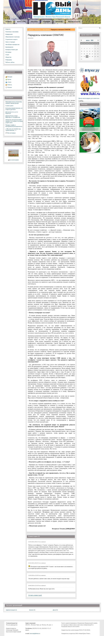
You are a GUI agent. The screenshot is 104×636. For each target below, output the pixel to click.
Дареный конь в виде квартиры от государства (12, 116)
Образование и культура (12, 37)
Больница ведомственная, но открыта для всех (13, 108)
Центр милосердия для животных (89, 98)
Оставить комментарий (35, 595)
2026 (92, 40)
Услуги (9, 82)
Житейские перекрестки (12, 44)
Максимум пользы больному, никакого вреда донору (13, 102)
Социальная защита (11, 39)
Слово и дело (9, 105)
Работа (10, 85)
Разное (10, 87)
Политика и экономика (11, 32)
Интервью (8, 52)
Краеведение (9, 47)
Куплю (9, 79)
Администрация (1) (11, 610)
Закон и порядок (10, 42)
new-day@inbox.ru (35, 633)
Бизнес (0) (32, 610)
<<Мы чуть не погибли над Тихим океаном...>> (13, 129)
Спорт (7, 54)
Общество (8, 57)
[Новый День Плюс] (52, 18)
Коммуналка (8, 34)
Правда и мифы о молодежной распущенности (13, 125)
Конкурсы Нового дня (11, 49)
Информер (8, 60)
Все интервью (12, 133)
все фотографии (14, 160)
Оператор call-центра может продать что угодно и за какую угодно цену (14, 121)
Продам (10, 77)
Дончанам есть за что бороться (11, 112)
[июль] (81, 40)
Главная (30, 29)
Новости (7, 29)
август (87, 40)
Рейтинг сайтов (9, 62)
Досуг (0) (55, 610)
